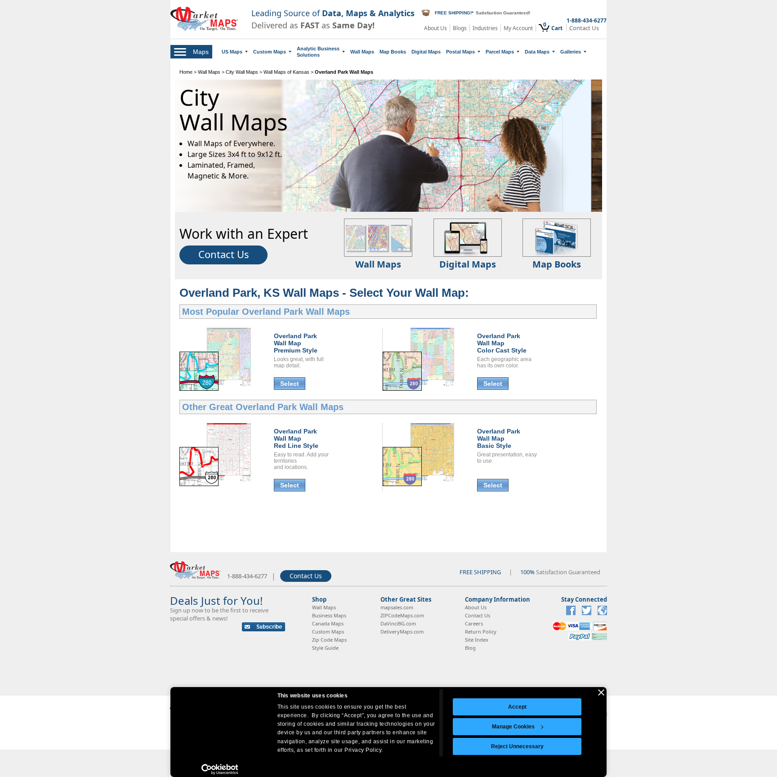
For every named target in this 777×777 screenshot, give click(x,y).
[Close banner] (601, 692)
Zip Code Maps (329, 639)
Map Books (393, 51)
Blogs (460, 28)
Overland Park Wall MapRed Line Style (296, 438)
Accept (517, 707)
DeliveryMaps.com (402, 631)
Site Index (476, 639)
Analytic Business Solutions (318, 52)
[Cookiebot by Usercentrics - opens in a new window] (220, 769)
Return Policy (480, 631)
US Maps (232, 51)
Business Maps (329, 615)
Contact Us (584, 28)
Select (289, 383)
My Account (518, 28)
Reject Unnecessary (517, 746)
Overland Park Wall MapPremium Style (295, 343)
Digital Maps (426, 51)
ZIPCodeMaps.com (402, 615)
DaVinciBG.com (398, 623)
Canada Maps (328, 623)
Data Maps (537, 51)
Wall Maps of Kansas (286, 72)
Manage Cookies (513, 726)
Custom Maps (269, 51)
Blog (470, 647)
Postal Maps (460, 51)
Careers (474, 623)
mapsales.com (396, 607)
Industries (485, 28)
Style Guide (325, 647)
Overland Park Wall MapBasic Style (498, 438)
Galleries (570, 51)
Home (185, 72)
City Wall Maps (242, 72)
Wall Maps (362, 51)
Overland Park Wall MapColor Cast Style (502, 343)
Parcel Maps (500, 51)
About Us (435, 28)
